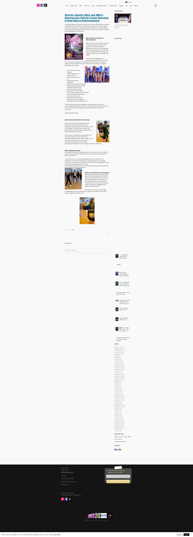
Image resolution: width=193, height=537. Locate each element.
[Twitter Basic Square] (118, 450)
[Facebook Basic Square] (115, 450)
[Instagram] (38, 5)
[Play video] (87, 210)
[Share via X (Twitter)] (69, 230)
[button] (155, 5)
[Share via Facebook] (65, 230)
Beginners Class (119, 436)
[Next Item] (128, 18)
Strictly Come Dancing (120, 441)
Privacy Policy (57, 534)
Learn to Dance (118, 439)
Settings (179, 534)
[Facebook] (41, 5)
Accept (186, 534)
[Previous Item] (117, 18)
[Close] (191, 534)
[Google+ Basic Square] (120, 450)
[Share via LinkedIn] (73, 230)
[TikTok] (45, 5)
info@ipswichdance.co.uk (67, 472)
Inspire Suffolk (127, 436)
